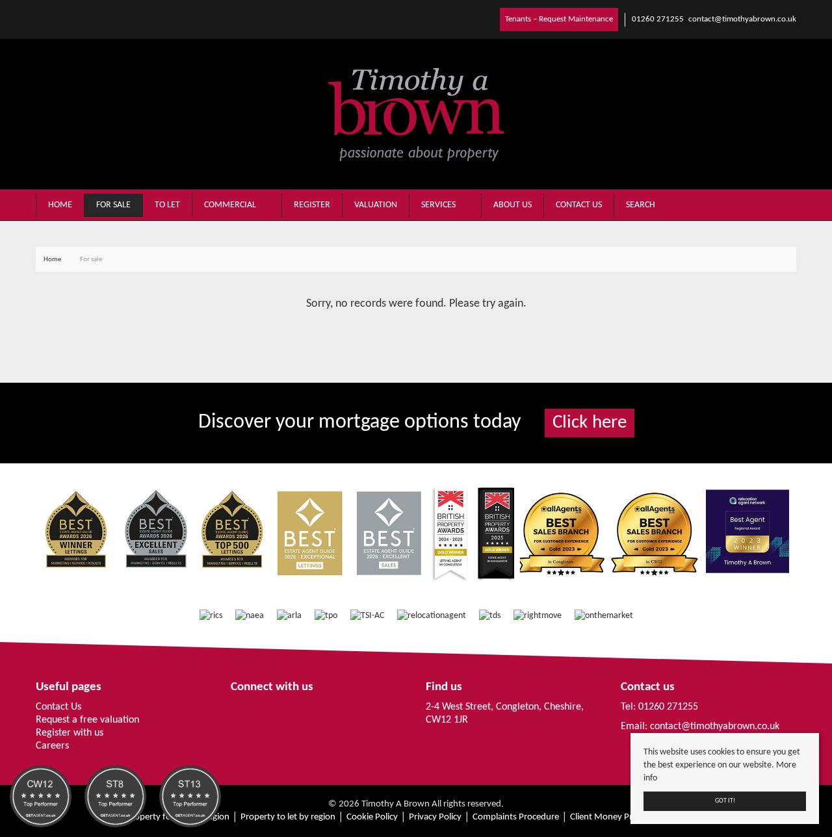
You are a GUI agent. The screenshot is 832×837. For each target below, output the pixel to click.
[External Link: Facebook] (38, 19)
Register (312, 205)
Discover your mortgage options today (412, 422)
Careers (52, 746)
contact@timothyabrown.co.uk (714, 726)
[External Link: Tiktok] (48, 19)
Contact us (579, 205)
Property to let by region (287, 817)
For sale (113, 205)
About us (512, 205)
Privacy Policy (435, 817)
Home (60, 205)
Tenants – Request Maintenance (559, 19)
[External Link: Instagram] (43, 19)
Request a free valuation (87, 720)
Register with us (69, 733)
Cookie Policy (372, 817)
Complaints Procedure (516, 817)
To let (167, 205)
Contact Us (58, 707)
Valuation (375, 205)
